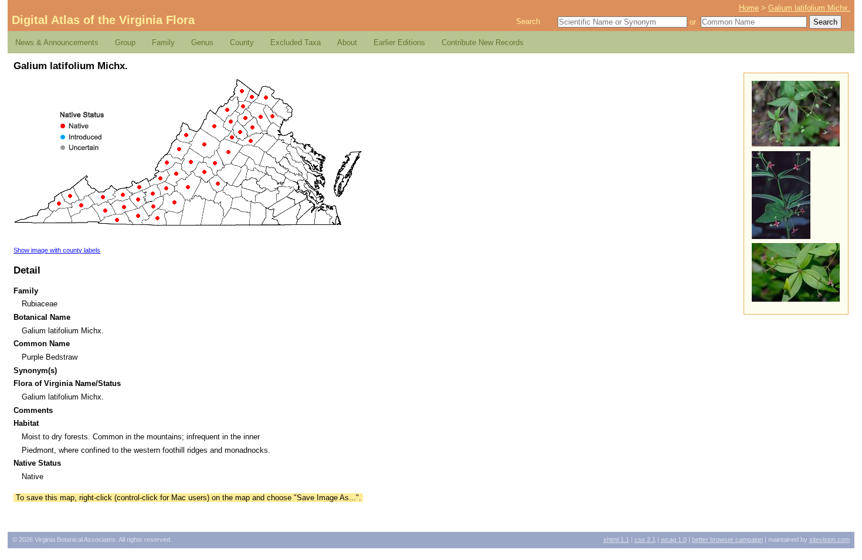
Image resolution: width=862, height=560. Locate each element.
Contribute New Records (483, 42)
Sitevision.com (829, 539)
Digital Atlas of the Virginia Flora (103, 19)
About (347, 42)
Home (749, 8)
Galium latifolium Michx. (809, 8)
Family (163, 42)
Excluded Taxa (295, 42)
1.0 (674, 539)
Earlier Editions (399, 42)
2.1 (645, 539)
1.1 (616, 539)
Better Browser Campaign (727, 539)
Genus (202, 42)
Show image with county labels (56, 250)
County (242, 42)
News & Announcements (57, 42)
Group (125, 42)
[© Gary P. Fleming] (781, 236)
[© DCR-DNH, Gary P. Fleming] (796, 143)
